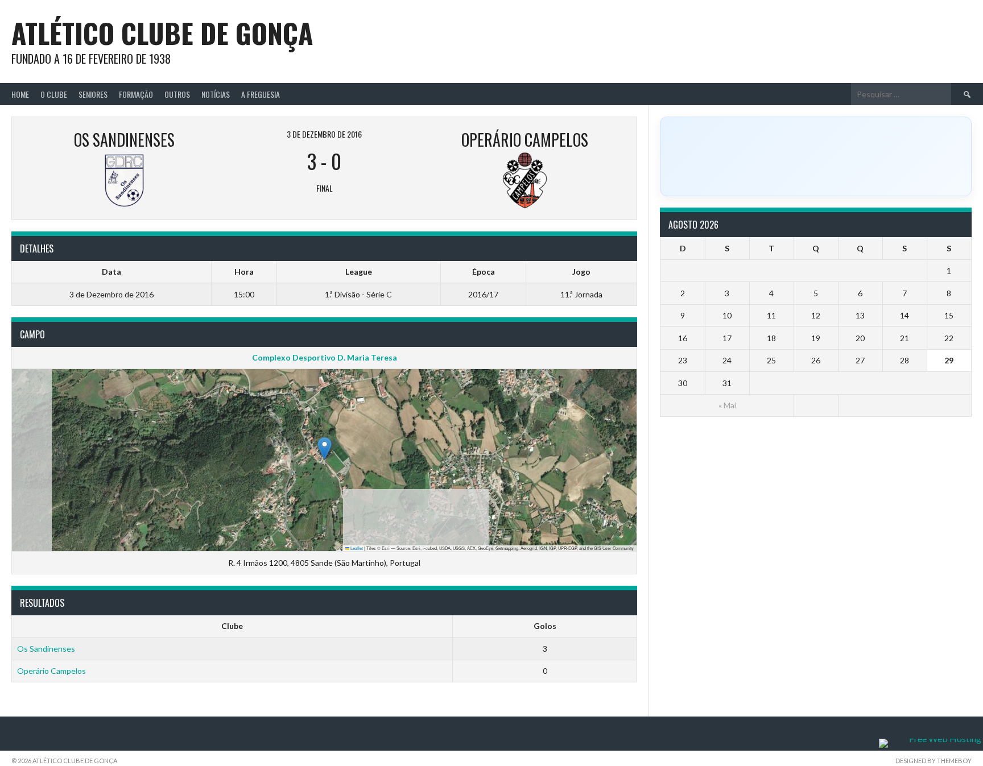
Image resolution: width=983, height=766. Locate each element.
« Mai (727, 405)
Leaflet (356, 548)
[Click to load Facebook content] (816, 156)
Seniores (93, 94)
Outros (177, 94)
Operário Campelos (51, 671)
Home (20, 94)
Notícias (215, 94)
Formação (136, 94)
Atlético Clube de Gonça (162, 33)
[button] (324, 448)
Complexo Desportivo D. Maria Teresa (324, 357)
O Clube (53, 94)
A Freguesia (260, 94)
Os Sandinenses (46, 648)
